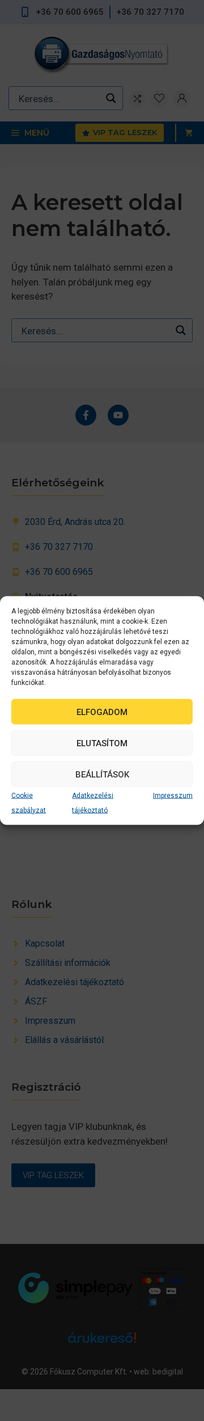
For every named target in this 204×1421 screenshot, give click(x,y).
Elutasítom (102, 743)
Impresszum (173, 796)
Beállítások (102, 774)
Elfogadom (102, 712)
